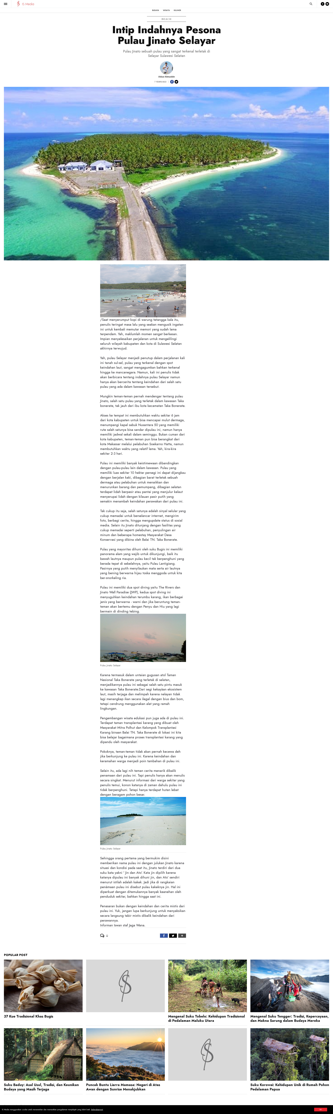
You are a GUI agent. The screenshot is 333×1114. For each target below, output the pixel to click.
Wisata (166, 10)
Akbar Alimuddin (166, 77)
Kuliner (177, 10)
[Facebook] (322, 4)
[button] (5, 4)
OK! (320, 1109)
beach (166, 19)
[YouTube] (327, 4)
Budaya (155, 10)
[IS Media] (18, 4)
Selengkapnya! (97, 1109)
